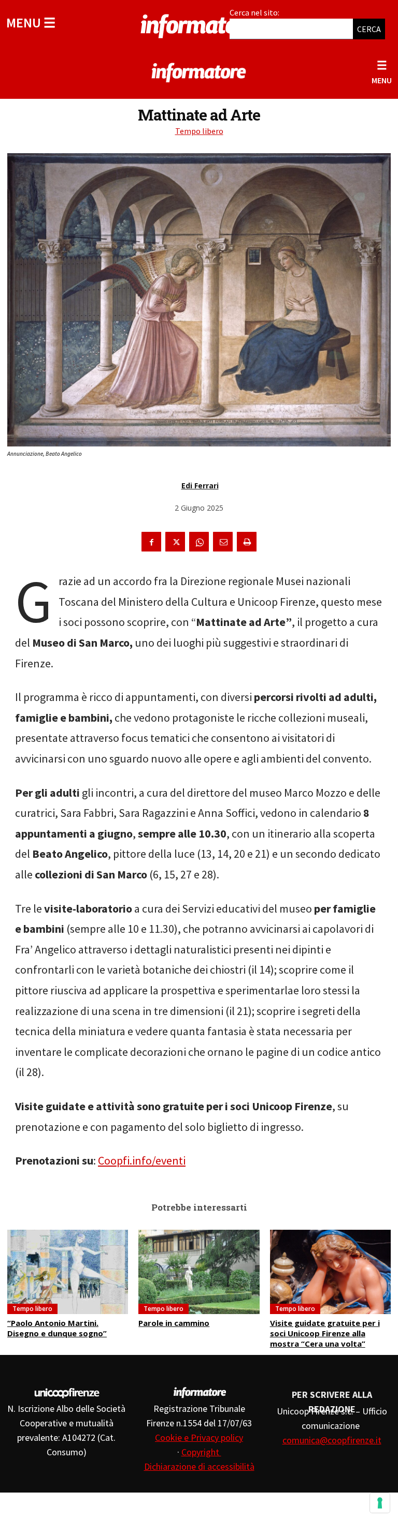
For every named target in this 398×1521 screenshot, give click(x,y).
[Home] (199, 24)
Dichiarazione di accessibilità (199, 1466)
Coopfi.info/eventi (142, 1160)
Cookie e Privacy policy (199, 1437)
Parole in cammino (173, 1323)
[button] (30, 22)
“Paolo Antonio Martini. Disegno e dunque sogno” (57, 1328)
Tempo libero (199, 131)
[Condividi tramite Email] (222, 541)
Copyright (201, 1452)
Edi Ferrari (200, 485)
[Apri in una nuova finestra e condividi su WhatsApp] (199, 541)
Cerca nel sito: (254, 12)
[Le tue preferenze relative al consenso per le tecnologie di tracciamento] (380, 1503)
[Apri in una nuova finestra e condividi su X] (175, 541)
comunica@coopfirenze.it (331, 1440)
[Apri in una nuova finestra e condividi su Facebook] (151, 541)
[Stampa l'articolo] (246, 541)
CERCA (369, 29)
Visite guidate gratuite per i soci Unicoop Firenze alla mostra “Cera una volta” (325, 1333)
